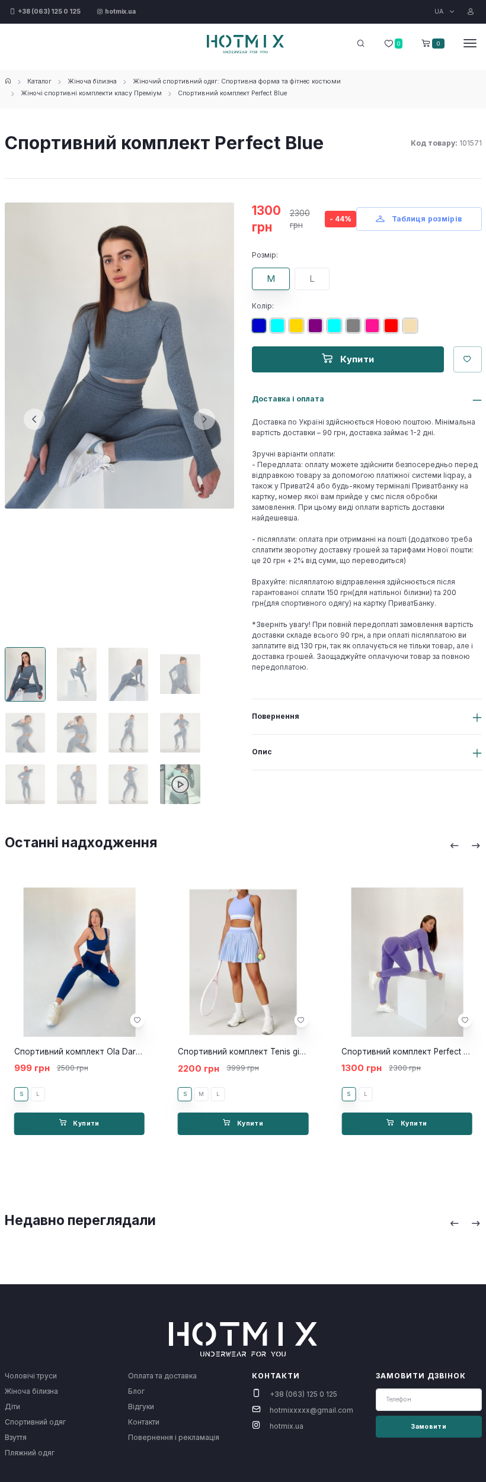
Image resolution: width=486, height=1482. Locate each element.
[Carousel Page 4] (179, 674)
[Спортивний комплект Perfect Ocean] (336, 330)
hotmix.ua (286, 1426)
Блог (136, 1391)
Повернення (275, 716)
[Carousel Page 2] (76, 674)
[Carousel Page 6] (76, 732)
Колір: (263, 305)
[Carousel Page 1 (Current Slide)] (25, 674)
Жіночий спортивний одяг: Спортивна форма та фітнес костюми (237, 81)
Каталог (39, 81)
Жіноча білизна (92, 81)
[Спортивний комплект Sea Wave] (279, 330)
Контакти (143, 1421)
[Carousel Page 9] (25, 784)
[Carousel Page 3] (128, 674)
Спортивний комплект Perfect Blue (232, 93)
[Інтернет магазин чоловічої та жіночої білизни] (8, 81)
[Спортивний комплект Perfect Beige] (412, 330)
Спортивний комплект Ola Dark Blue (86, 1051)
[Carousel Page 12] (179, 784)
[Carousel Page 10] (76, 784)
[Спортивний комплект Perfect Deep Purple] (317, 330)
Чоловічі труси (31, 1375)
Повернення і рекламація (173, 1437)
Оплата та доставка (162, 1375)
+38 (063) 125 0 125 (303, 1394)
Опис (262, 751)
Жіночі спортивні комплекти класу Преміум (91, 93)
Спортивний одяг (35, 1421)
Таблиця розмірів (425, 218)
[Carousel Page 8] (179, 732)
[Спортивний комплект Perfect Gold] (298, 330)
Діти (12, 1406)
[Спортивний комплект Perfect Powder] (374, 330)
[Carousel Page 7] (128, 732)
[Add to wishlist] (137, 1020)
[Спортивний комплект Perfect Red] (393, 330)
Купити (356, 359)
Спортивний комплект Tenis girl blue (250, 1051)
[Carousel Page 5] (25, 732)
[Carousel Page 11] (128, 784)
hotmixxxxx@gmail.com (311, 1410)
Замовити (428, 1426)
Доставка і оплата (288, 398)
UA (439, 11)
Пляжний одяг (30, 1452)
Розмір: (265, 254)
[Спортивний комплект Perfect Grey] (355, 330)
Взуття (16, 1437)
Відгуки (141, 1406)
